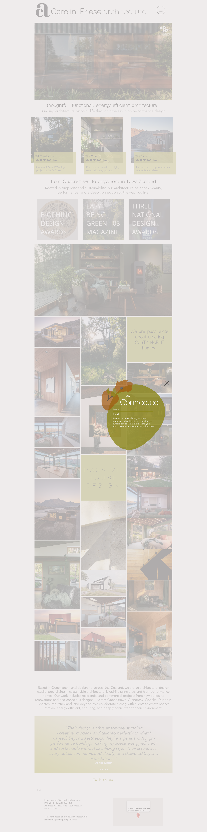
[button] (166, 382)
